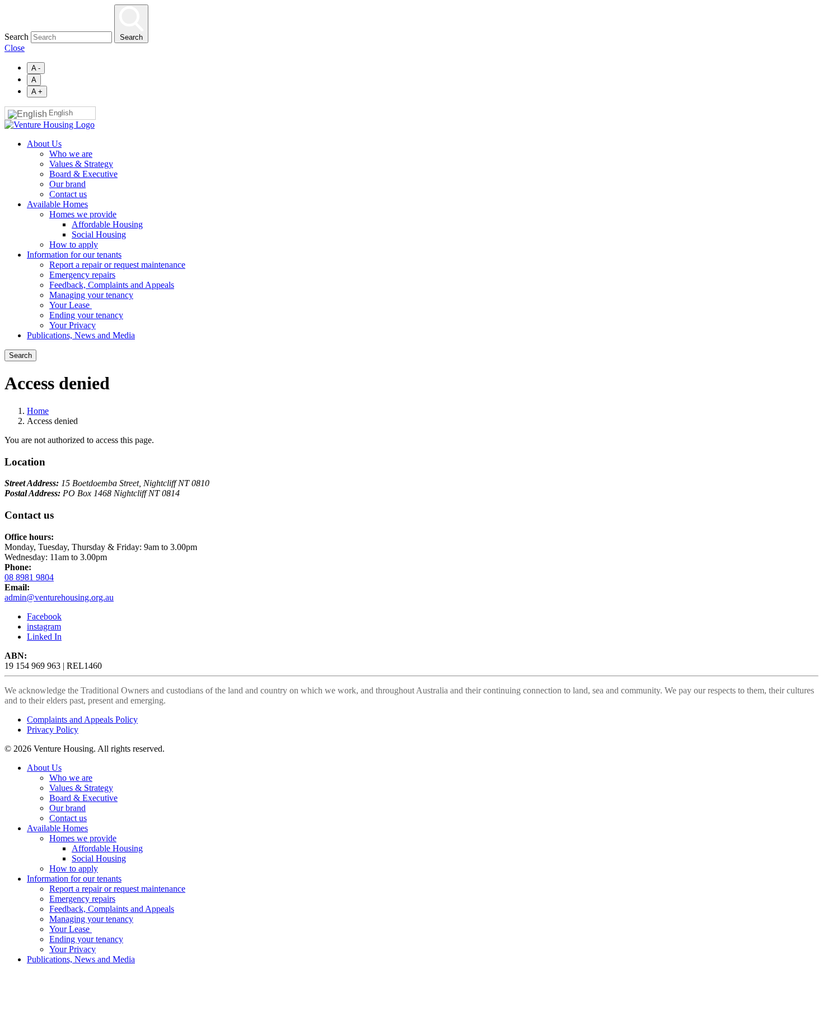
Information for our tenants (74, 254)
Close (14, 48)
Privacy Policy (52, 729)
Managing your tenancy (91, 295)
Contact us (68, 194)
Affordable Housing (107, 224)
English (61, 113)
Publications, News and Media (81, 335)
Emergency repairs (82, 275)
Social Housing (99, 234)
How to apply (73, 244)
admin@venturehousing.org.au (59, 597)
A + (37, 91)
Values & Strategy (81, 164)
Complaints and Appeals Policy (82, 719)
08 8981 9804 (29, 577)
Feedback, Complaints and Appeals (111, 285)
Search (16, 36)
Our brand (67, 184)
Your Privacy (72, 325)
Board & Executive (83, 174)
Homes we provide (82, 214)
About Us (44, 143)
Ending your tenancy (86, 315)
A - (35, 68)
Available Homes (57, 204)
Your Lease (70, 305)
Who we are (70, 154)
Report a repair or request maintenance (117, 264)
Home (38, 411)
